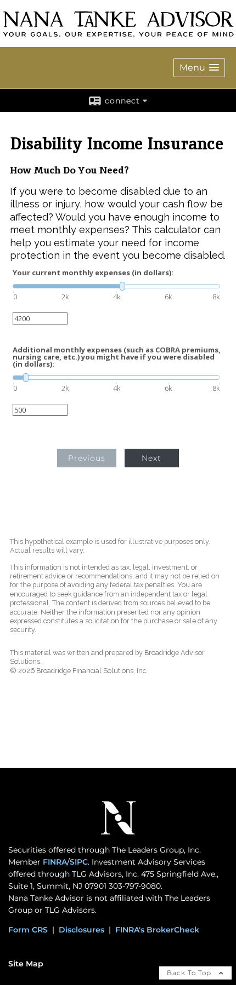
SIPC (79, 862)
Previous (86, 458)
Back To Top (190, 973)
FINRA (55, 862)
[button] (199, 67)
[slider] (116, 286)
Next (151, 458)
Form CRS (28, 930)
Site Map (25, 964)
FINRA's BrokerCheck (157, 930)
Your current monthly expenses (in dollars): (93, 272)
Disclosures (81, 930)
